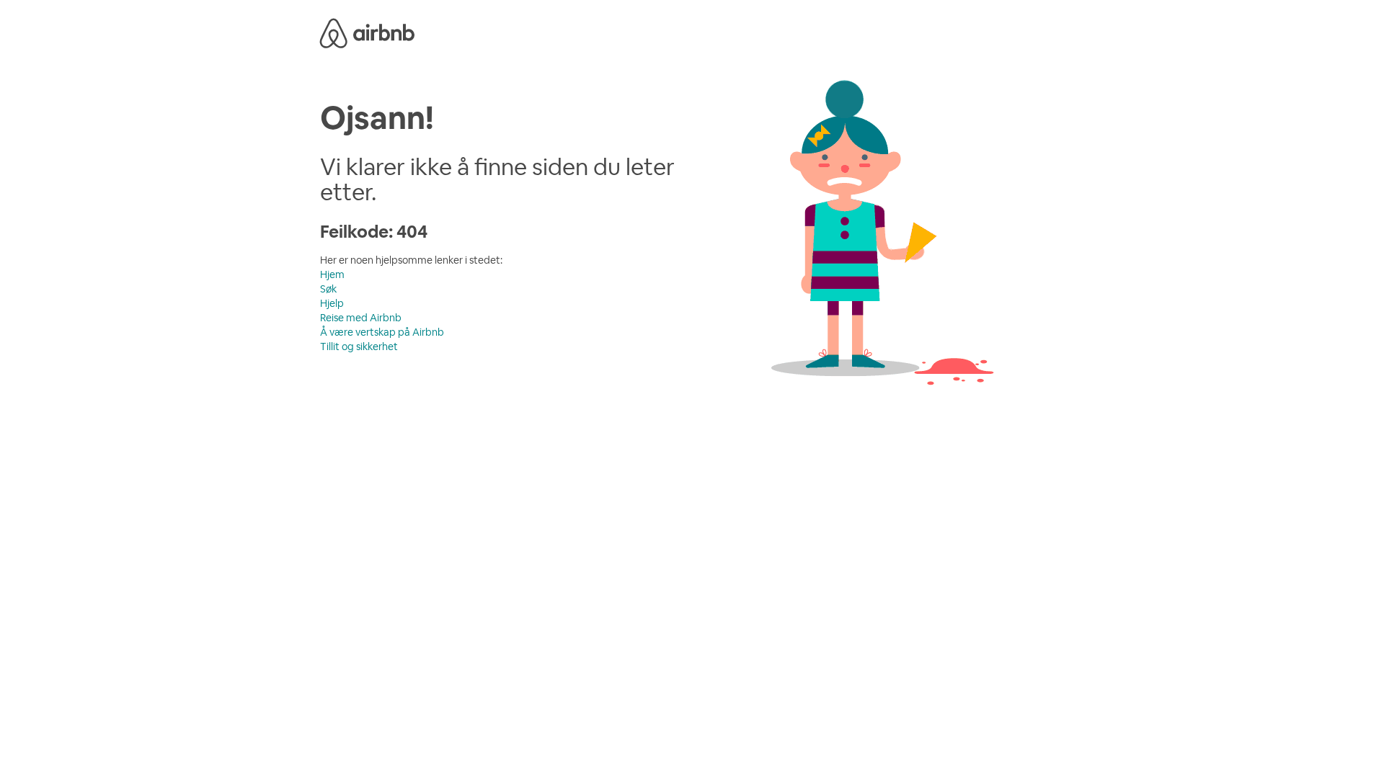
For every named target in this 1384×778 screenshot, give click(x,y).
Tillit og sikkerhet (359, 346)
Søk (328, 288)
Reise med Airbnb (361, 317)
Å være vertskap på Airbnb (382, 332)
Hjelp (332, 303)
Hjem (332, 274)
